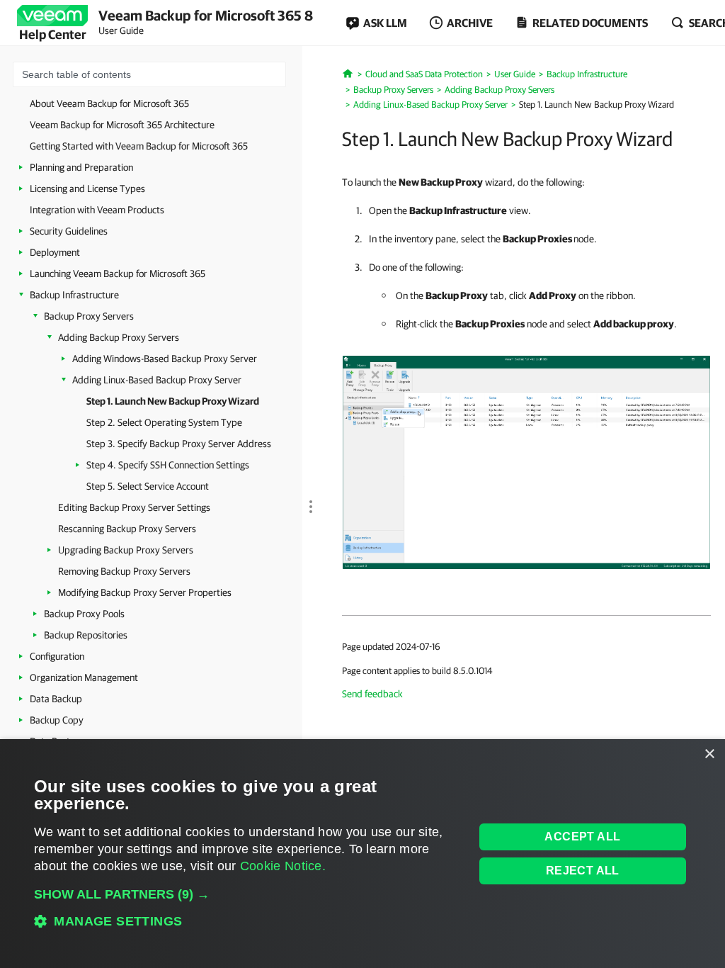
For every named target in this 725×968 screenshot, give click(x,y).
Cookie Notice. (283, 866)
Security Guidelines (69, 231)
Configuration (57, 656)
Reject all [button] (583, 871)
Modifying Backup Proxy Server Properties (145, 592)
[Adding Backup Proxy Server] (526, 461)
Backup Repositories (85, 635)
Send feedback (372, 693)
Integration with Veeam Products (97, 209)
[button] (247, 894)
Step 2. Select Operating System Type (164, 422)
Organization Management (84, 677)
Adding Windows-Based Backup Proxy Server (164, 358)
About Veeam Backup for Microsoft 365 (109, 103)
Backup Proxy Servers (89, 316)
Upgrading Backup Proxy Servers (125, 550)
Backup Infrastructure (74, 294)
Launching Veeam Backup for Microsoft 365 (117, 273)
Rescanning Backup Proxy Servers (127, 528)
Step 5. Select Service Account (147, 486)
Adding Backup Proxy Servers (118, 337)
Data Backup (56, 698)
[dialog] (362, 853)
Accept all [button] (582, 837)
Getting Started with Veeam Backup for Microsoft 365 (139, 146)
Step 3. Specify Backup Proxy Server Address (178, 443)
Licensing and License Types (87, 188)
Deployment (55, 252)
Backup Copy (57, 720)
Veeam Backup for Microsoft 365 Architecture (122, 124)
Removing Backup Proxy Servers (124, 571)
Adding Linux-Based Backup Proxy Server (156, 379)
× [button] (709, 754)
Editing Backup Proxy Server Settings (134, 507)
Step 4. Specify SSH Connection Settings (167, 465)
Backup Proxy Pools (84, 613)
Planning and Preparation (81, 167)
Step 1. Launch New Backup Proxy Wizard (172, 401)
